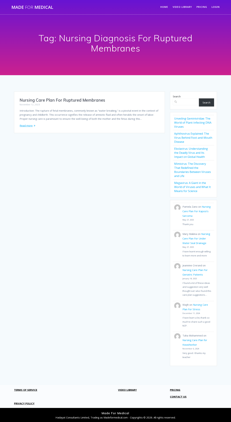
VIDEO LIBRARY (182, 6)
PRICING (202, 6)
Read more (26, 125)
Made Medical (32, 7)
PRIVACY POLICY (24, 403)
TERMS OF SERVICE (25, 390)
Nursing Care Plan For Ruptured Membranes (62, 100)
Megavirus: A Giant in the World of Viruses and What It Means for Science (192, 187)
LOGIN (216, 6)
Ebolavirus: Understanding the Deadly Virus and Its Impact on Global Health (191, 153)
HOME (164, 6)
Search (177, 96)
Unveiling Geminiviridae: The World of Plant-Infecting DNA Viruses (192, 123)
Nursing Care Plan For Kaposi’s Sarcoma (196, 211)
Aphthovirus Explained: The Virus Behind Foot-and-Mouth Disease (193, 138)
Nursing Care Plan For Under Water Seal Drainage (196, 238)
